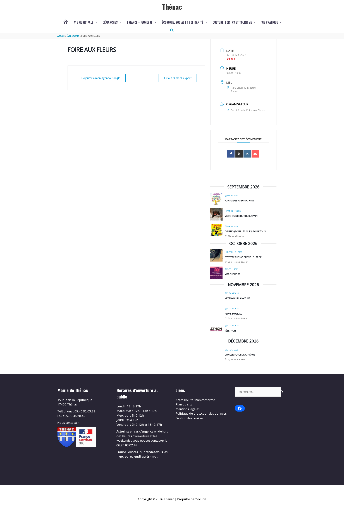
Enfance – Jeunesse (139, 22)
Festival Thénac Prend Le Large (243, 257)
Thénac (172, 7)
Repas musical (233, 313)
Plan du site (184, 404)
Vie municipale (83, 22)
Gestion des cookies (189, 418)
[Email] (255, 154)
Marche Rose (232, 274)
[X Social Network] (239, 154)
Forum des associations (239, 200)
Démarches (110, 22)
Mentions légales (188, 409)
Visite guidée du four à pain (241, 215)
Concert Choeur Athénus (240, 354)
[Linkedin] (247, 154)
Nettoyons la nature (237, 298)
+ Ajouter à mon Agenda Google (100, 78)
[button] (172, 30)
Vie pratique (269, 22)
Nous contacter (68, 422)
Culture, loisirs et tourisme (232, 22)
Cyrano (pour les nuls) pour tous (245, 231)
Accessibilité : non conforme (195, 400)
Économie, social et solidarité (182, 22)
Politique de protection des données (201, 413)
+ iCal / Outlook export (178, 78)
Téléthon (230, 330)
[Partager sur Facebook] (231, 154)
